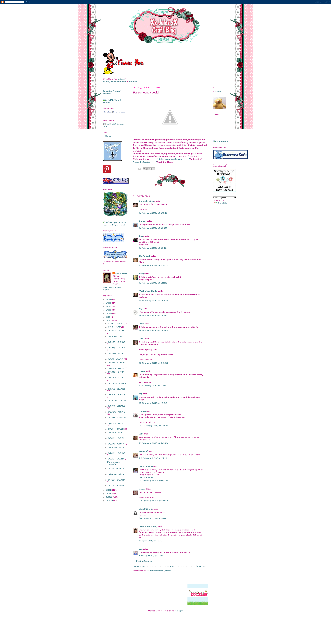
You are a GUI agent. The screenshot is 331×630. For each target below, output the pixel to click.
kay (140, 308)
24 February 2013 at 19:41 (153, 518)
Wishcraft (143, 451)
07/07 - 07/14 (116, 372)
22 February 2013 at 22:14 (153, 458)
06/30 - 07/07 (117, 377)
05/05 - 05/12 (116, 412)
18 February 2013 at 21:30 (153, 228)
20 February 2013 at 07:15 (153, 426)
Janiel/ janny (145, 509)
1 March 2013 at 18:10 (150, 541)
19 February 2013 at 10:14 (152, 385)
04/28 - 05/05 (117, 417)
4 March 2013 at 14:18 (151, 556)
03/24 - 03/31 (116, 438)
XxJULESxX (121, 273)
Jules (141, 338)
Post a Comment (144, 561)
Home (170, 566)
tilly (140, 394)
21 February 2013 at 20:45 (153, 443)
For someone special (114, 463)
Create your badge (119, 112)
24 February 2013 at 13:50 (153, 501)
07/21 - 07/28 (116, 368)
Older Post (201, 566)
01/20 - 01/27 (116, 485)
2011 (109, 493)
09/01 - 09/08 (116, 342)
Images (121, 79)
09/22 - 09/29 (116, 331)
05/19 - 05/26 (116, 406)
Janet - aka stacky (148, 526)
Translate (222, 203)
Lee (140, 549)
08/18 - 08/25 (116, 353)
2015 (109, 313)
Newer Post (139, 566)
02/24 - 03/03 (116, 453)
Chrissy (142, 411)
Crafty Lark (144, 256)
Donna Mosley (146, 201)
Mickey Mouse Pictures (114, 81)
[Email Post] (139, 168)
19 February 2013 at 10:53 (153, 403)
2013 (109, 320)
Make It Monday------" (145, 162)
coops (142, 371)
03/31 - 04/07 (116, 432)
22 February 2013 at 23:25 (153, 481)
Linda (141, 323)
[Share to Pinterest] (154, 168)
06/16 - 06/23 (116, 389)
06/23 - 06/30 (117, 383)
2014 (109, 317)
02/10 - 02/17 (116, 468)
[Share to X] (149, 168)
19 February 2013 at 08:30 (153, 363)
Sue (141, 236)
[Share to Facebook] (151, 168)
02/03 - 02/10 (116, 474)
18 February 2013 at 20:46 (153, 213)
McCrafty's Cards (148, 291)
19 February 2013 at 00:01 (153, 300)
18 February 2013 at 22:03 (153, 265)
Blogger (179, 611)
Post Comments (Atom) (159, 570)
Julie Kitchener (107, 112)
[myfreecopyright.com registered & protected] (115, 225)
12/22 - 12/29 (116, 323)
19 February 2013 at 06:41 (153, 315)
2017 (109, 306)
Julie (141, 434)
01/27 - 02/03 (116, 480)
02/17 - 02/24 (116, 459)
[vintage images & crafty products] (112, 160)
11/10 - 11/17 (114, 327)
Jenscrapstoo (146, 466)
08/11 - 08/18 (116, 359)
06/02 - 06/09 (117, 400)
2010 (109, 497)
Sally (141, 273)
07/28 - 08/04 (116, 362)
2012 (109, 490)
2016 (109, 310)
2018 (109, 303)
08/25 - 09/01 (116, 348)
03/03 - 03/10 (116, 447)
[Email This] (144, 168)
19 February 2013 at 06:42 (153, 330)
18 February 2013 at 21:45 (153, 248)
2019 (109, 299)
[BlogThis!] (146, 168)
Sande (142, 489)
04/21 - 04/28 (116, 423)
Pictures (133, 81)
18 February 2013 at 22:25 (153, 283)
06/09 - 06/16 (116, 395)
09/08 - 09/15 (116, 336)
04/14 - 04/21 (116, 429)
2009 (109, 500)
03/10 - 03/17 (116, 444)
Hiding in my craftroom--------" (173, 159)
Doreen (142, 221)
